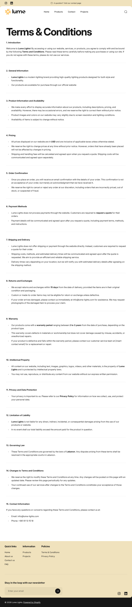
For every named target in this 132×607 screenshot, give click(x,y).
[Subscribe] (57, 591)
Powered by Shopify (31, 602)
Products (27, 552)
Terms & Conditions (50, 552)
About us (9, 556)
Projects (26, 556)
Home (7, 552)
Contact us (10, 560)
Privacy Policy (48, 556)
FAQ (6, 564)
